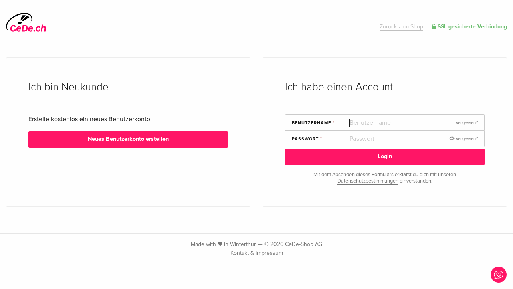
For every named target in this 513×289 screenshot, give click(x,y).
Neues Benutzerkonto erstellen (128, 139)
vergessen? (467, 122)
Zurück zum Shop (401, 26)
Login (385, 156)
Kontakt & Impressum (256, 253)
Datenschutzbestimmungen (367, 181)
